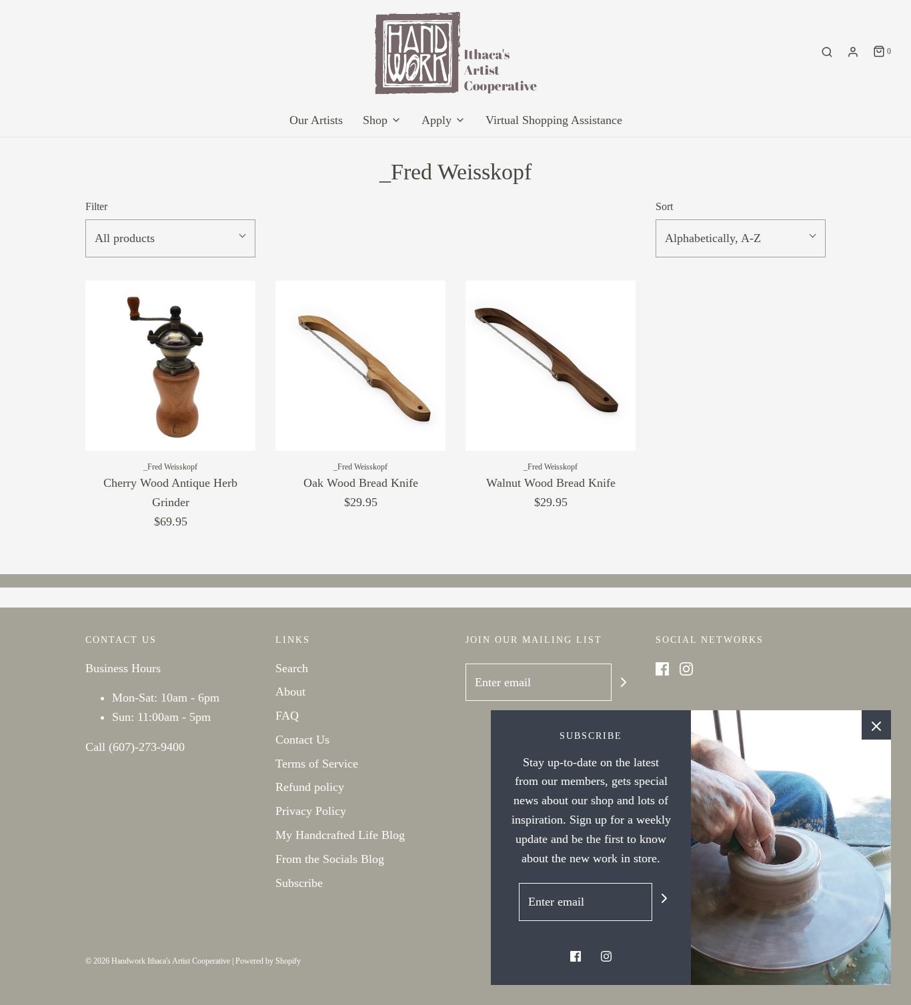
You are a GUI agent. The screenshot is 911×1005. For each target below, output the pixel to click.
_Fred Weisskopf (170, 466)
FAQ (287, 715)
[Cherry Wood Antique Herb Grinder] (170, 366)
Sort (664, 207)
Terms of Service (316, 763)
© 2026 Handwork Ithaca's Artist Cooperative (157, 961)
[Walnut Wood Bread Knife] (551, 366)
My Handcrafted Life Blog (340, 835)
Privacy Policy (310, 811)
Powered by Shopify (268, 961)
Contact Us (302, 739)
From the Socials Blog (329, 859)
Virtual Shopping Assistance (554, 120)
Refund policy (309, 787)
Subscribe (299, 883)
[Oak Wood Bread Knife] (360, 366)
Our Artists (316, 120)
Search (291, 668)
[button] (170, 238)
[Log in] (853, 52)
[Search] (827, 52)
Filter (96, 207)
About (290, 691)
